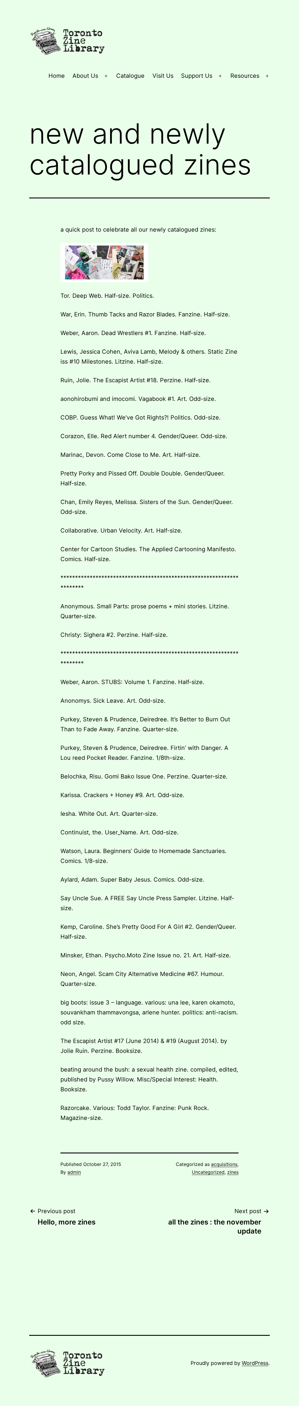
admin (74, 1172)
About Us (85, 75)
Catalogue (130, 75)
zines (233, 1172)
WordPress (255, 1363)
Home (56, 75)
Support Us (196, 75)
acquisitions (224, 1164)
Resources (244, 75)
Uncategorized (208, 1172)
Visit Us (162, 75)
